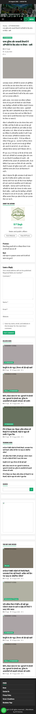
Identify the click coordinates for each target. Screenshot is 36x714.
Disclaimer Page (7, 702)
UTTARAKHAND (7, 37)
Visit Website (10, 236)
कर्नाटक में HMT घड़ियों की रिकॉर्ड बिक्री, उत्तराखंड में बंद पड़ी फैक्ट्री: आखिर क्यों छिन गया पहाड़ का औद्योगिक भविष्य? (18, 449)
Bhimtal (7, 565)
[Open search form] (21, 19)
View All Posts (25, 236)
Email (5, 309)
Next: (16, 255)
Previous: (16, 246)
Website (5, 317)
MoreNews (29, 710)
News (6, 391)
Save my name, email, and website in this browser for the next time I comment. (17, 326)
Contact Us (6, 691)
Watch (32, 19)
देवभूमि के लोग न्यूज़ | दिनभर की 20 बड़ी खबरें (17, 367)
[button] (3, 19)
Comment (7, 276)
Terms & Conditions (8, 699)
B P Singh (7, 49)
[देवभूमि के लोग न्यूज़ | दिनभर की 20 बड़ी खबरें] (18, 355)
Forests (16, 599)
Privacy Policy (7, 695)
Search (5, 484)
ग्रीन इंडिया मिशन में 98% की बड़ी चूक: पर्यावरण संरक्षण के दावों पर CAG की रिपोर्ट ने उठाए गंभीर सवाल (17, 457)
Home (4, 688)
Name (5, 302)
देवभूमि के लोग (18, 9)
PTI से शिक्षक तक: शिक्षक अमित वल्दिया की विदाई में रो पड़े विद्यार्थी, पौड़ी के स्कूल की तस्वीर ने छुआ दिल (17, 432)
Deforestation (8, 599)
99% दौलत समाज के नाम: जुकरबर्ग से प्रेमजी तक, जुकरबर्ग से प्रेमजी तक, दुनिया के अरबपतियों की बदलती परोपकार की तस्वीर (18, 398)
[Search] (31, 489)
